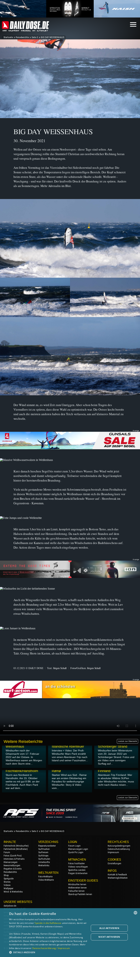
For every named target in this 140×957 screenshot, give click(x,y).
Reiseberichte (22, 37)
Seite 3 (35, 37)
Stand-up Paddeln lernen (80, 894)
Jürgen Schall (60, 668)
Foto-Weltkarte (45, 876)
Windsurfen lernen (77, 884)
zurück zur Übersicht (127, 741)
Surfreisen (43, 852)
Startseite (8, 37)
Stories (7, 882)
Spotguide (8, 878)
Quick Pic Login (75, 852)
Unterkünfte (44, 862)
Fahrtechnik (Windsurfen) (16, 846)
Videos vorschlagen (78, 867)
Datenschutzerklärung (119, 849)
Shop (6, 875)
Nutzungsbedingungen (119, 846)
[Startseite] (25, 29)
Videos (7, 885)
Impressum (113, 852)
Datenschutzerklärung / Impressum (51, 948)
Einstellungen (114, 863)
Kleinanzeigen (11, 862)
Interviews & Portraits (14, 859)
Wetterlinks (43, 865)
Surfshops (43, 855)
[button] (48, 952)
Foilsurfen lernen (76, 891)
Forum (7, 852)
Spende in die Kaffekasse (48, 923)
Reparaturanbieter (47, 846)
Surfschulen (44, 859)
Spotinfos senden (76, 870)
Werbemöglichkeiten (118, 878)
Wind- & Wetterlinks (13, 891)
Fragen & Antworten (78, 873)
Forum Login (74, 846)
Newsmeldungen (12, 865)
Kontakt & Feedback (117, 874)
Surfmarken (44, 849)
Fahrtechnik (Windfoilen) (16, 849)
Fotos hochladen (76, 863)
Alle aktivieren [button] (109, 928)
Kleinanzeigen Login (78, 849)
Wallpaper (8, 888)
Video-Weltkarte (46, 880)
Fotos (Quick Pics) (13, 855)
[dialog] (70, 932)
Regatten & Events (13, 869)
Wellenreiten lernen (77, 887)
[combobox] (135, 913)
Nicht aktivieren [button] (109, 936)
